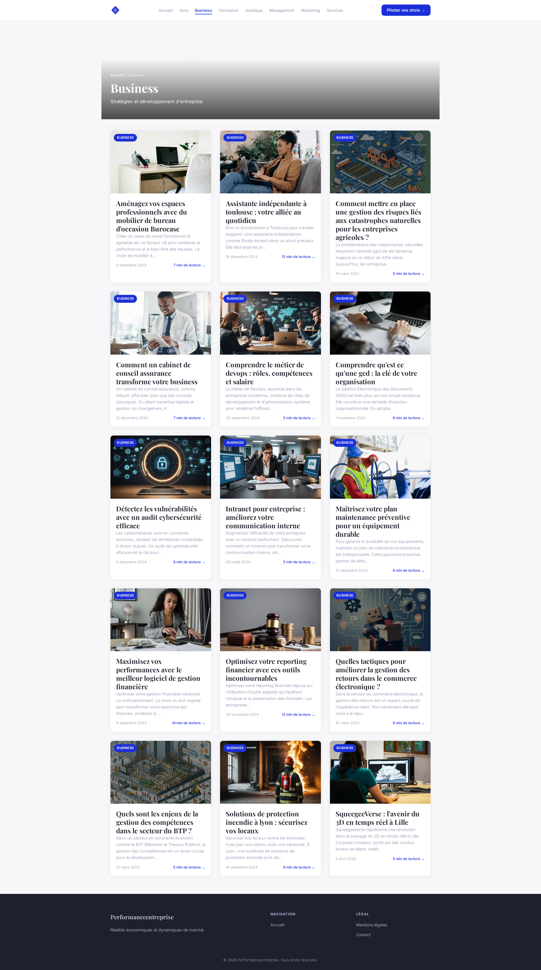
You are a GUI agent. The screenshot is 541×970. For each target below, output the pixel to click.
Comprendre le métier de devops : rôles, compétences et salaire (269, 373)
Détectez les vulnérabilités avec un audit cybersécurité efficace (158, 517)
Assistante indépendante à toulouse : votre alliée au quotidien (266, 212)
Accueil (166, 10)
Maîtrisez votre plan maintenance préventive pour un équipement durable (373, 521)
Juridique (254, 10)
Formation (228, 10)
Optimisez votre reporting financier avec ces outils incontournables (266, 669)
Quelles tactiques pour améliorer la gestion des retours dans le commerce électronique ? (376, 674)
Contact (363, 934)
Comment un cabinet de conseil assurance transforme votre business (157, 373)
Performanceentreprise (142, 917)
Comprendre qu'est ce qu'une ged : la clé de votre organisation (376, 373)
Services (335, 10)
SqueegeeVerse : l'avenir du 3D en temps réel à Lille (378, 818)
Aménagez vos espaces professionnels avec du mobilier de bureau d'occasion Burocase (151, 216)
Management (281, 10)
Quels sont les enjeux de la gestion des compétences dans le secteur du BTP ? (157, 822)
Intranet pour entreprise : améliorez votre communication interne (265, 517)
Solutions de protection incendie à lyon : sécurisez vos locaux (266, 822)
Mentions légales (371, 924)
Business (203, 10)
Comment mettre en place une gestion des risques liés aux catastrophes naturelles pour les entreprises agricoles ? (378, 220)
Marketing (310, 10)
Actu (183, 10)
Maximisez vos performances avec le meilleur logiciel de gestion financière (158, 674)
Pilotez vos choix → (406, 10)
